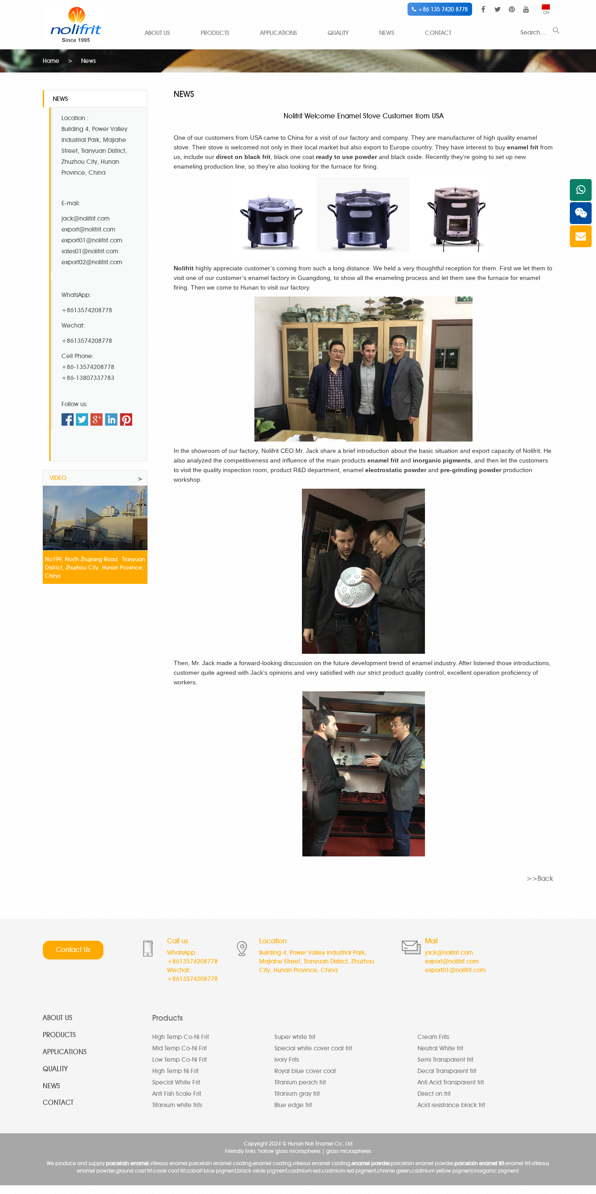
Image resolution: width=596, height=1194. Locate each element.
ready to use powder (346, 156)
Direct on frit (434, 1093)
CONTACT (438, 33)
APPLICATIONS (278, 33)
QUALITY (338, 33)
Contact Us (73, 950)
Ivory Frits (286, 1059)
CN (546, 12)
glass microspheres (348, 1151)
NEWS (386, 33)
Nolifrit (184, 268)
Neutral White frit (440, 1048)
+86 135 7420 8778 (442, 9)
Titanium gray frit (297, 1093)
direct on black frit (243, 156)
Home (51, 61)
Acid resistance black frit (451, 1105)
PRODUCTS (215, 33)
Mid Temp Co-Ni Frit (179, 1048)
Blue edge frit (293, 1105)
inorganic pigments (442, 460)
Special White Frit (176, 1082)
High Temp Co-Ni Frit (180, 1037)
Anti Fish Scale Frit (176, 1093)
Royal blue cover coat (305, 1071)
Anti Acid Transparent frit (451, 1082)
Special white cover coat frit (313, 1048)
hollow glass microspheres (289, 1151)
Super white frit (294, 1037)
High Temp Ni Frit (175, 1071)
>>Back (539, 878)
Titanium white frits (177, 1105)
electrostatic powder (395, 469)
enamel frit (522, 147)
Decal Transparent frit (447, 1071)
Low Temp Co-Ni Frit (179, 1059)
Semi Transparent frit (445, 1059)
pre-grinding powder (470, 469)
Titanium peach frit (300, 1082)
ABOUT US (157, 33)
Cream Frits (433, 1037)
